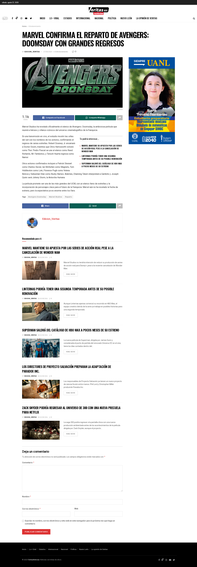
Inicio (42, 18)
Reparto (68, 197)
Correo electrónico (31, 508)
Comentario (28, 462)
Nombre (26, 496)
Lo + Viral (54, 18)
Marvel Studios (55, 197)
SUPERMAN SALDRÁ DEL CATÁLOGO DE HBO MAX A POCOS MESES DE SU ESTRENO (102, 165)
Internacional (83, 18)
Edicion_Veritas (32, 51)
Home (24, 26)
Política (112, 18)
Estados (68, 18)
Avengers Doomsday (37, 197)
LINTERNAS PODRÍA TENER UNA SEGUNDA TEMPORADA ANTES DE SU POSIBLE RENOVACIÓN (102, 157)
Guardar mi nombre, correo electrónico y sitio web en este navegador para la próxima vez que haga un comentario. (70, 522)
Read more (70, 274)
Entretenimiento (35, 26)
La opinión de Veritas (146, 18)
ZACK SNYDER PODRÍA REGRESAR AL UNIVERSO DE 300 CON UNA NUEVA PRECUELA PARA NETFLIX (71, 410)
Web (76, 508)
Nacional (99, 18)
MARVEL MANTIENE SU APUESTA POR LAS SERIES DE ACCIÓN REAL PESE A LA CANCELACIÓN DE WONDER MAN (102, 148)
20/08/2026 (43, 257)
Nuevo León (126, 18)
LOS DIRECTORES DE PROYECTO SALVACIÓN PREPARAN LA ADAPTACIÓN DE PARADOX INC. (66, 368)
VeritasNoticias (34, 560)
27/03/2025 (47, 51)
